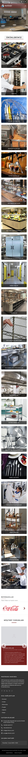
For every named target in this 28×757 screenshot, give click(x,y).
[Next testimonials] (24, 645)
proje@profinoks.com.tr (9, 733)
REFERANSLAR (7, 597)
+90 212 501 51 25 (7, 727)
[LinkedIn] (7, 690)
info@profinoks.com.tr (8, 730)
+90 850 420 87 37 (7, 725)
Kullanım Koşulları (18, 752)
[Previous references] (3, 608)
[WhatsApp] (12, 690)
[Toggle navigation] (25, 5)
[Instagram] (4, 690)
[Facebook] (2, 690)
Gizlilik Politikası (9, 752)
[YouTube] (9, 690)
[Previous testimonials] (3, 645)
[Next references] (24, 608)
